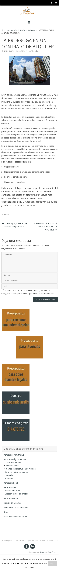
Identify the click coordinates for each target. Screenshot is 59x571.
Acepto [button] (52, 563)
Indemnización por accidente (16, 507)
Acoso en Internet (12, 490)
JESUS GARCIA (9, 51)
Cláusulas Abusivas (13, 462)
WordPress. (52, 552)
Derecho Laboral (10, 483)
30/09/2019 (23, 51)
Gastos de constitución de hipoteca (21, 469)
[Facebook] (52, 3)
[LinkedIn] (56, 3)
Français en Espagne (12, 503)
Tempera (43, 552)
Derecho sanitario (11, 498)
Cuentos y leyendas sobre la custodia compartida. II (14, 225)
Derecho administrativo (13, 455)
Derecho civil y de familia (15, 30)
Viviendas (31, 30)
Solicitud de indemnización (15, 516)
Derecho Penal (9, 487)
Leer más (29, 567)
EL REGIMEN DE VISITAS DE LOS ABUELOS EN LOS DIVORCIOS (45, 226)
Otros (5, 512)
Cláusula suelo (12, 465)
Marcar (6, 214)
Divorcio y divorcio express (16, 472)
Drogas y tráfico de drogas (16, 494)
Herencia (9, 475)
